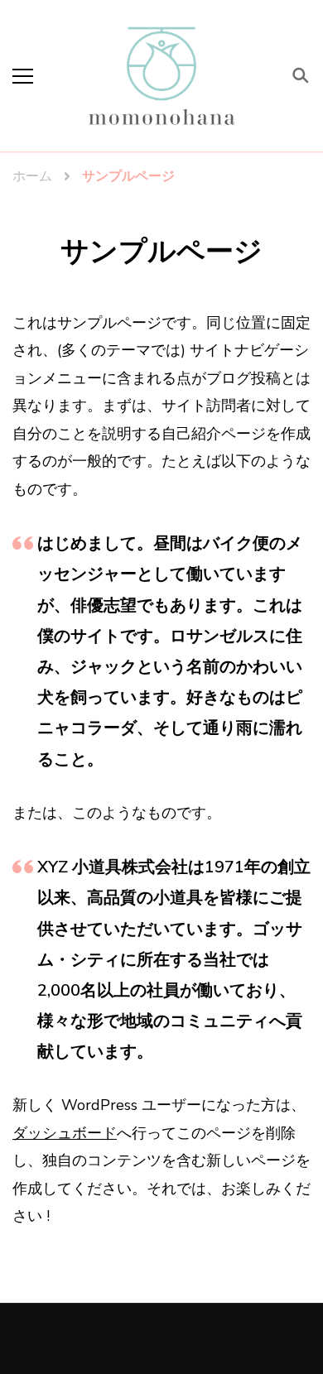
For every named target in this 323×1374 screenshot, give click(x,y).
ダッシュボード (64, 1133)
